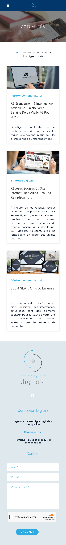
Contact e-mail (33, 431)
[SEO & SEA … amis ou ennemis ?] (33, 262)
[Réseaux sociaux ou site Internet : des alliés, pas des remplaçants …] (33, 162)
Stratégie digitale (22, 180)
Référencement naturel (26, 95)
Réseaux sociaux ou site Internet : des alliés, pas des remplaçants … (31, 192)
